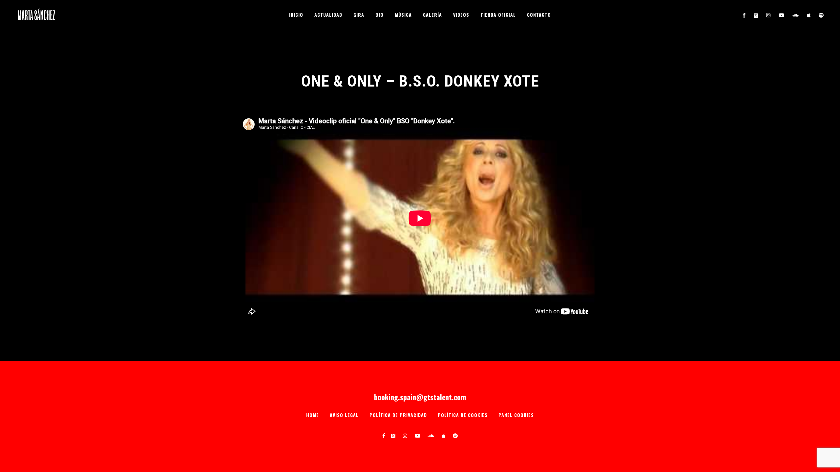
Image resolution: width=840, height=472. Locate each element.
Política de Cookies (463, 414)
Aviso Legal (344, 414)
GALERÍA (432, 14)
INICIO (296, 14)
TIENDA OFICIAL (498, 14)
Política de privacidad (398, 414)
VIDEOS (461, 14)
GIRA (358, 14)
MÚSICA (403, 14)
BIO (379, 14)
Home (312, 414)
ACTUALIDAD (328, 14)
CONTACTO (539, 14)
